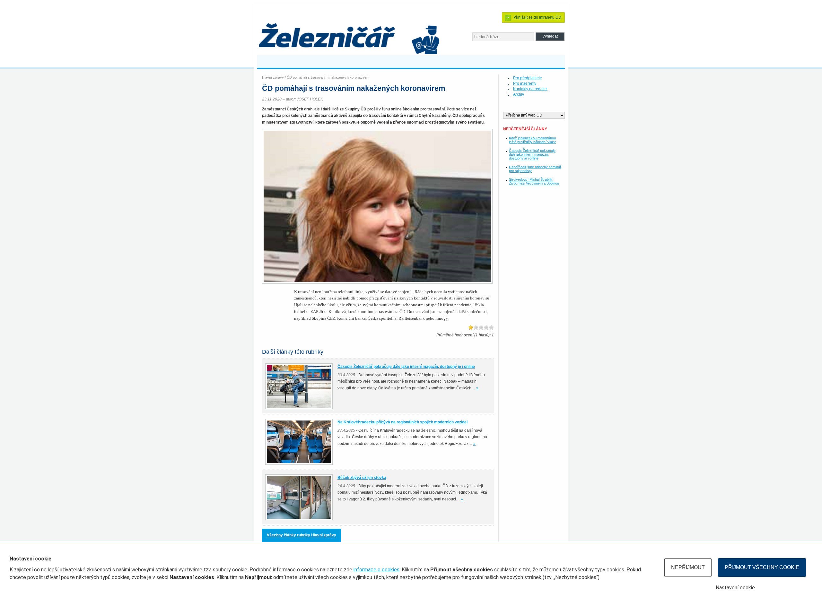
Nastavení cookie (735, 588)
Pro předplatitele (527, 78)
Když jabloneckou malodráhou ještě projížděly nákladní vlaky (532, 140)
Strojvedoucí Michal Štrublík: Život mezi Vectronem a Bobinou (534, 181)
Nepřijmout (688, 567)
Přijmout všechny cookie (762, 567)
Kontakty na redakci (530, 89)
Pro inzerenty (524, 83)
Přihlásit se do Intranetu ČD (537, 17)
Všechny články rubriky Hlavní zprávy (301, 535)
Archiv (518, 94)
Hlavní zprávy (273, 77)
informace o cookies (376, 570)
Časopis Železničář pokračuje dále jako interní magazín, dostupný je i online (532, 154)
